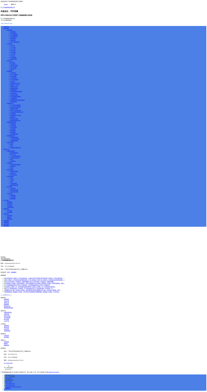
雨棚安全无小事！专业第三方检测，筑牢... (49, 290)
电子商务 (9, 186)
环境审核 (13, 113)
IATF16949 (13, 68)
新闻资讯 (6, 209)
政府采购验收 (14, 134)
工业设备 (13, 197)
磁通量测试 (13, 90)
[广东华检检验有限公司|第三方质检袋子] (15, 285)
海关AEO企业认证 (15, 110)
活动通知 (9, 212)
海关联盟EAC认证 (15, 115)
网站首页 (6, 26)
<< (1, 294)
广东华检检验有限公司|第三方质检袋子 (39, 285)
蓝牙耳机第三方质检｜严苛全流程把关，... (52, 278)
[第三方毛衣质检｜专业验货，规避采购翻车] (17, 281)
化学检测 (13, 73)
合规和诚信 (10, 207)
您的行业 (6, 149)
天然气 (12, 180)
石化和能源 (10, 176)
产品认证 (9, 43)
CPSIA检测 (13, 78)
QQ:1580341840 (8, 363)
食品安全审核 (14, 118)
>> (10, 294)
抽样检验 (13, 32)
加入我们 (6, 224)
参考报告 (9, 215)
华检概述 (9, 202)
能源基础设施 (14, 185)
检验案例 (6, 220)
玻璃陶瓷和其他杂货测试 (17, 100)
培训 (11, 146)
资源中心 (6, 214)
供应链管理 (13, 59)
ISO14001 (13, 63)
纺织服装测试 (14, 88)
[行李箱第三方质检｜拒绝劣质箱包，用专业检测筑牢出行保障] (22, 283)
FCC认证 (12, 50)
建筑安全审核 (14, 108)
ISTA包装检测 (14, 79)
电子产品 (13, 154)
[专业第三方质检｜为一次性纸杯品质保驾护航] (17, 286)
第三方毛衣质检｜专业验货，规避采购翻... (42, 281)
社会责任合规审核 (15, 107)
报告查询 (6, 226)
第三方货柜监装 (14, 42)
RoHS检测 (13, 57)
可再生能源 (13, 183)
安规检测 (13, 124)
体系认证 (9, 60)
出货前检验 (13, 37)
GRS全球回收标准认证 (16, 112)
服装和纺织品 (14, 152)
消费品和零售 (11, 151)
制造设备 (13, 195)
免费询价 (6, 222)
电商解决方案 (11, 135)
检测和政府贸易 (11, 122)
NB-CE (12, 69)
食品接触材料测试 (15, 96)
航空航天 (13, 166)
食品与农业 (10, 169)
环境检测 (13, 132)
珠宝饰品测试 (14, 95)
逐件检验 (13, 38)
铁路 (11, 168)
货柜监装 (13, 40)
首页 (8, 272)
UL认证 (12, 55)
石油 (11, 178)
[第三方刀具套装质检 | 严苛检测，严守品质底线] (18, 288)
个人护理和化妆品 (15, 156)
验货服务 (9, 30)
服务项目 (6, 28)
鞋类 (11, 159)
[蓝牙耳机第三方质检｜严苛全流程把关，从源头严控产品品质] (22, 278)
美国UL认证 (13, 86)
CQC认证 (13, 49)
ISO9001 (12, 62)
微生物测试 (13, 101)
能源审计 (13, 117)
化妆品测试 (13, 93)
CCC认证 (13, 47)
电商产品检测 (14, 190)
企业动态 (9, 210)
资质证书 (9, 203)
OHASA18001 (14, 65)
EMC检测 (13, 125)
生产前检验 (13, 33)
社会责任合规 (14, 192)
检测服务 (9, 71)
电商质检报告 (14, 137)
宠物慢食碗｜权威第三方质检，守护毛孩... (47, 292)
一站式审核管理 (14, 139)
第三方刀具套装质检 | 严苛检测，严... (43, 288)
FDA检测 (13, 52)
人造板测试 (13, 98)
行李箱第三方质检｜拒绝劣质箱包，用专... (52, 283)
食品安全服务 (14, 171)
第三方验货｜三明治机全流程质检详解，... (52, 280)
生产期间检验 (14, 35)
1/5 (8, 294)
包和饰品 (13, 161)
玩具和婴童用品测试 (16, 91)
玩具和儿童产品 (14, 158)
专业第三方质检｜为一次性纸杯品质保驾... (43, 286)
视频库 (9, 217)
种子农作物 (13, 175)
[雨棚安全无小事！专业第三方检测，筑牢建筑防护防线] (20, 290)
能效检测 (13, 130)
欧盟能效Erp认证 (15, 83)
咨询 (11, 144)
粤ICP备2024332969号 (53, 372)
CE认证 (12, 45)
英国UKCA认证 (14, 84)
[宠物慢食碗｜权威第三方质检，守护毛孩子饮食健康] (19, 292)
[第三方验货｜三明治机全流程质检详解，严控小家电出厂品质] (22, 280)
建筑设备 (13, 198)
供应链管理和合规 (15, 147)
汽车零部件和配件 (15, 164)
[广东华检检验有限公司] (8, 7)
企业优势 (9, 205)
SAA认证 (13, 54)
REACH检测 (13, 74)
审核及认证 (10, 103)
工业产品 (9, 193)
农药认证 (13, 173)
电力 (11, 181)
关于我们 (6, 200)
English (6, 4)
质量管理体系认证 (15, 120)
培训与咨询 (10, 142)
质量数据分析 (14, 141)
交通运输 (9, 163)
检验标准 (9, 219)
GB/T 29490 (13, 66)
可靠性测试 (13, 127)
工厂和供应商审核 (15, 105)
